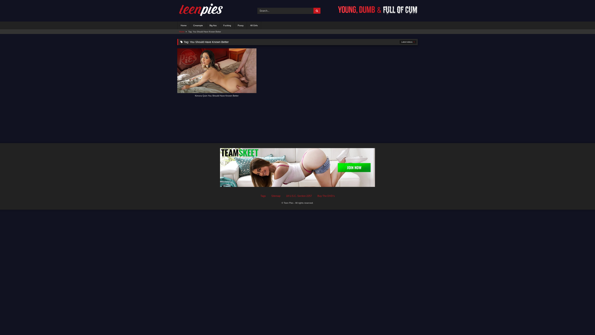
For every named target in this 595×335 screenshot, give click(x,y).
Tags (263, 196)
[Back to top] (585, 326)
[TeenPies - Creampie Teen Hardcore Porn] (200, 10)
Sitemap (275, 196)
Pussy (241, 25)
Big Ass (213, 25)
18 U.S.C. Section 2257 (299, 196)
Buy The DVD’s (326, 196)
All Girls (254, 25)
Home (184, 25)
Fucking (227, 25)
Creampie (198, 25)
